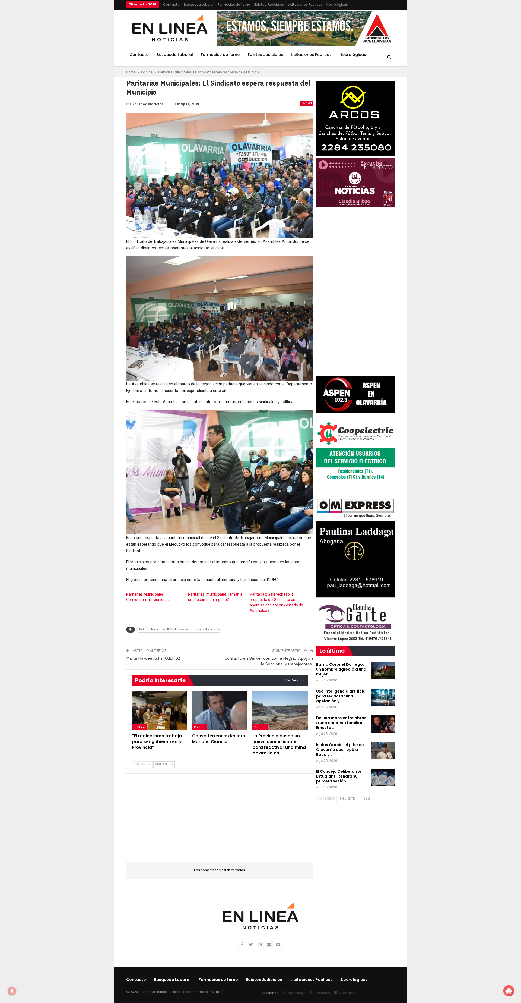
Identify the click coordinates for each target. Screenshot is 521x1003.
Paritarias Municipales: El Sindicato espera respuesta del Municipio (179, 629)
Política (306, 103)
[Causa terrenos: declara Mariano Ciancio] (219, 710)
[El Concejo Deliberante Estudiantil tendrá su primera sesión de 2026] (383, 777)
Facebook (322, 993)
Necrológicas (337, 4)
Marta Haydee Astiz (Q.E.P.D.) (153, 658)
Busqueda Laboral (199, 4)
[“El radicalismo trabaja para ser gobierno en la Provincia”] (159, 710)
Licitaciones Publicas (305, 4)
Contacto (171, 4)
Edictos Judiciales (269, 4)
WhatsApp (297, 993)
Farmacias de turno (234, 4)
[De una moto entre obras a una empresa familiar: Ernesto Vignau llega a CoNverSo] (383, 724)
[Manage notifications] (12, 991)
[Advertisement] (92, 81)
